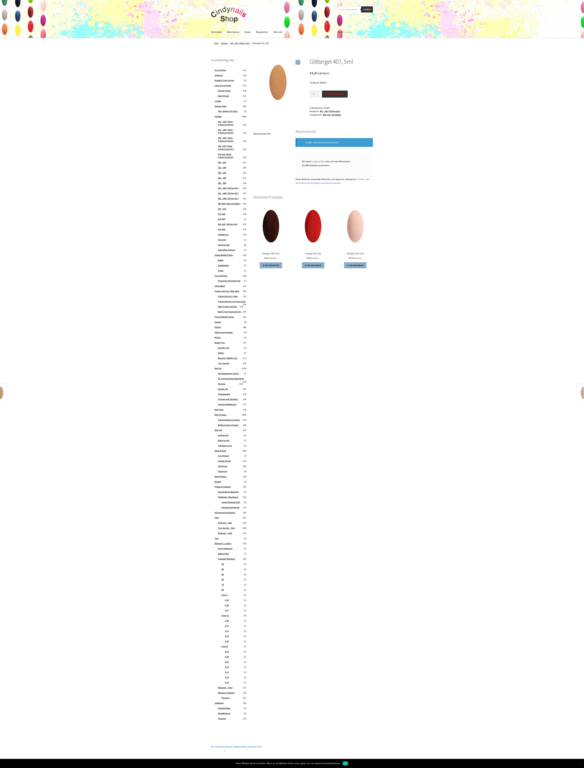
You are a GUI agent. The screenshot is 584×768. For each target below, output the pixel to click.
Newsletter (262, 31)
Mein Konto (233, 31)
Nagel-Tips (220, 342)
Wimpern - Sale (225, 533)
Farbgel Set (223, 234)
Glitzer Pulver (224, 90)
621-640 (221, 229)
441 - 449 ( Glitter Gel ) (228, 198)
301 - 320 (222, 162)
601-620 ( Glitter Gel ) (228, 224)
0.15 (227, 636)
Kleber (221, 353)
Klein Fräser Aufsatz (227, 306)
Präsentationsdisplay (225, 512)
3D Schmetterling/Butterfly (231, 378)
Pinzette (225, 697)
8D (222, 589)
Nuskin (218, 481)
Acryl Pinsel (223, 455)
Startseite (216, 31)
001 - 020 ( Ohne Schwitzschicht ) (226, 123)
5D (222, 574)
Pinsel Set (222, 471)
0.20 (227, 641)
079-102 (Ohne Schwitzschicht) (225, 156)
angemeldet (318, 161)
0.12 (227, 631)
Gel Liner (222, 239)
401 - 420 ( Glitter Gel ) (240, 43)
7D (222, 584)
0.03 (227, 600)
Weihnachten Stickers (228, 425)
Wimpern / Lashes (223, 543)
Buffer (221, 260)
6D (222, 579)
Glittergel (336, 114)
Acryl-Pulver (220, 70)
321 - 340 (222, 167)
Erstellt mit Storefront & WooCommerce (246, 750)
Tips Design (223, 363)
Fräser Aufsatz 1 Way (228, 296)
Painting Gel (223, 245)
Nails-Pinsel (220, 450)
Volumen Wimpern (226, 559)
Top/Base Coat (225, 445)
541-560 (221, 219)
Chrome (221, 383)
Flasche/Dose (221, 275)
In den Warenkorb (334, 93)
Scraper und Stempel (228, 399)
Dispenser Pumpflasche (229, 280)
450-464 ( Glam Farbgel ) (229, 203)
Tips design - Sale (226, 528)
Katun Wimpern (225, 548)
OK (345, 763)
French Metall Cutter (224, 317)
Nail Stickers (221, 414)
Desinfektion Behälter (228, 492)
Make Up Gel (223, 440)
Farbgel (224, 43)
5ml (329, 114)
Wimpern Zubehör (226, 692)
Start (216, 43)
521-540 (221, 214)
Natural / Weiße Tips (227, 358)
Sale (217, 517)
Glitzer (218, 327)
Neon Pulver (223, 96)
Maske (218, 337)
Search (367, 9)
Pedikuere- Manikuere (228, 497)
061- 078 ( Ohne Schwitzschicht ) (226, 148)
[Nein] (580, 763)
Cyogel (218, 101)
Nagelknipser (224, 713)
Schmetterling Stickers (229, 420)
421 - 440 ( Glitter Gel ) (228, 193)
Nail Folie (219, 409)
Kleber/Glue (223, 553)
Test (217, 538)
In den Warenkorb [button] (271, 265)
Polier (220, 270)
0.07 (227, 610)
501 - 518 (222, 208)
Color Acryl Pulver (223, 85)
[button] (297, 62)
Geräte (218, 322)
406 (324, 114)
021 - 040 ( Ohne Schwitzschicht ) (226, 131)
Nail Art (218, 368)
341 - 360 (222, 172)
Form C (224, 595)
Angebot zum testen (224, 80)
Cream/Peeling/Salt (230, 502)
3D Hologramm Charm (228, 373)
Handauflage (224, 708)
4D (222, 569)
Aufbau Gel (223, 435)
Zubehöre (219, 703)
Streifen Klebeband (227, 404)
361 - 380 (222, 178)
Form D (224, 646)
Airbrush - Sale (225, 522)
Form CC (225, 615)
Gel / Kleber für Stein (227, 111)
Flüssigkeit (220, 286)
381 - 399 (222, 183)
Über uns (277, 31)
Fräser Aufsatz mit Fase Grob (231, 301)
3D (222, 564)
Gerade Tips (223, 347)
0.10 (227, 667)
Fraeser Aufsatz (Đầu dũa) (227, 291)
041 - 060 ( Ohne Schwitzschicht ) (226, 139)
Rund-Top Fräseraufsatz (229, 311)
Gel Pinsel (222, 466)
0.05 (227, 605)
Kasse (248, 31)
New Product (221, 476)
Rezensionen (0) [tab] (261, 133)
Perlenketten (224, 394)
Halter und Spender (224, 332)
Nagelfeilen (223, 265)
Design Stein (221, 106)
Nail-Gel (218, 430)
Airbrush (219, 75)
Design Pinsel (224, 461)
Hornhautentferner (230, 507)
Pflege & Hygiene (223, 486)
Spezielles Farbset (226, 250)
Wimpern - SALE (225, 687)
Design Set (223, 389)
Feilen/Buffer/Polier (224, 255)
